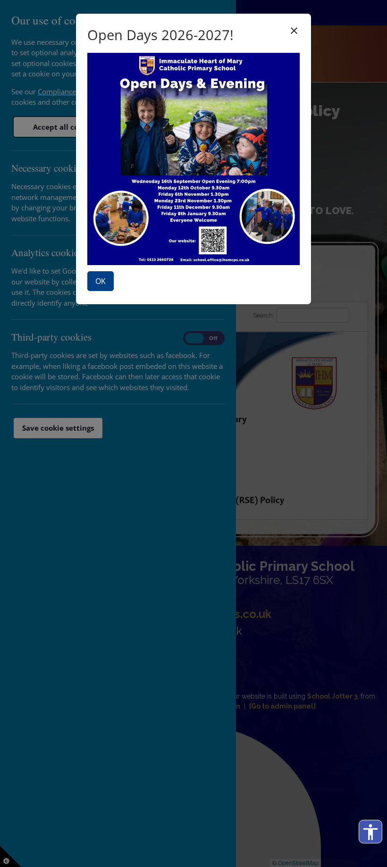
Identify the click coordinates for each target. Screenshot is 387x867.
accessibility (370, 832)
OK (100, 281)
